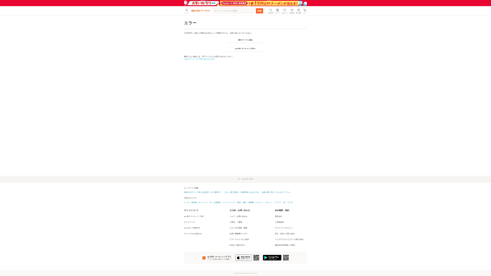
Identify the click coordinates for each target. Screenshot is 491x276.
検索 (260, 11)
